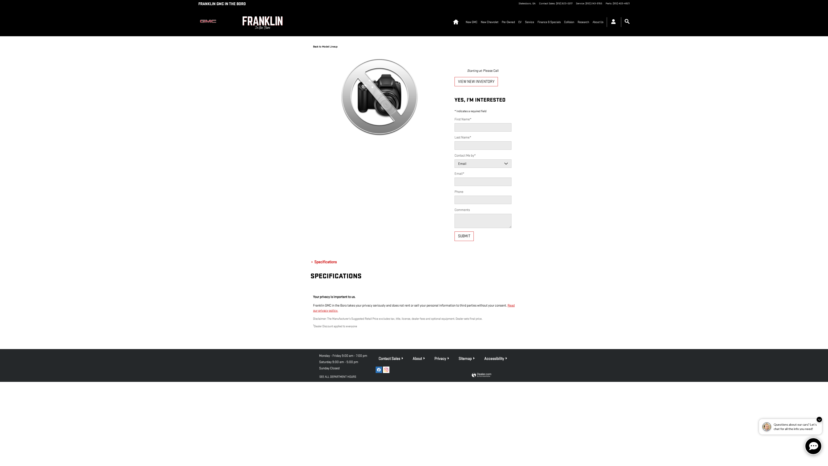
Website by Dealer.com (481, 375)
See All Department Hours (337, 377)
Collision (569, 22)
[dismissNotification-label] (819, 419)
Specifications (325, 262)
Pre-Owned (508, 22)
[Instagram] (386, 370)
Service (529, 22)
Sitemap (465, 358)
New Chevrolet (489, 22)
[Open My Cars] (612, 22)
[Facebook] (379, 370)
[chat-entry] (813, 446)
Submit (464, 236)
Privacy (440, 358)
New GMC (471, 22)
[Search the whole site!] (627, 21)
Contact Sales (389, 358)
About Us (598, 22)
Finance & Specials (549, 22)
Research (583, 22)
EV (520, 22)
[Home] (209, 22)
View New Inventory (476, 81)
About (417, 358)
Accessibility (494, 358)
